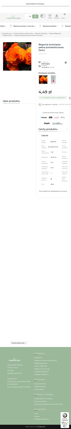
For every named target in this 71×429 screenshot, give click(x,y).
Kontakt (36, 416)
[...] (17, 56)
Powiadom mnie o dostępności (54, 97)
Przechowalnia (39, 389)
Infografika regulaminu (41, 372)
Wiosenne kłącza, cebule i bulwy (23, 33)
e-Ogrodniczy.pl (6, 33)
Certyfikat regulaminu (41, 374)
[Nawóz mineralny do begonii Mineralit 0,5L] (53, 79)
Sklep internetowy (34, 427)
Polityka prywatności (41, 363)
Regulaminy (38, 358)
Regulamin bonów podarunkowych (45, 360)
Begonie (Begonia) (55, 33)
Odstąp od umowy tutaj (42, 369)
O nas (36, 413)
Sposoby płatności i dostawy (43, 398)
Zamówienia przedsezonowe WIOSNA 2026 (48, 404)
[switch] (65, 426)
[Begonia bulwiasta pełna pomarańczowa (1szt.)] (43, 79)
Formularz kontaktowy (41, 419)
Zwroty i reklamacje (40, 366)
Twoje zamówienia (40, 384)
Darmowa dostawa (40, 401)
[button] (35, 16)
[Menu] (68, 413)
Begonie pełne (7, 35)
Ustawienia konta (39, 386)
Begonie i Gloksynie (41, 33)
